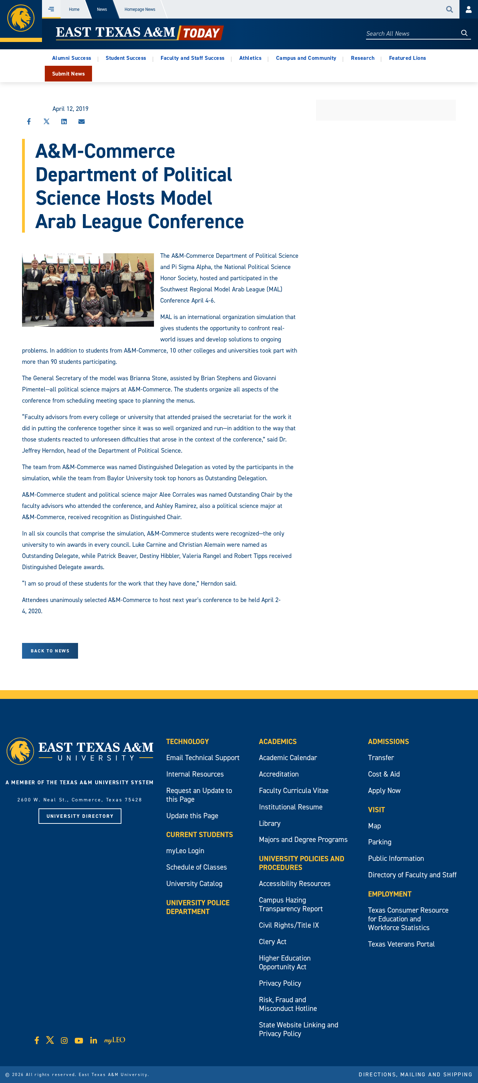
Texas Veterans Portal (401, 944)
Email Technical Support (203, 757)
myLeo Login (185, 850)
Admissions (388, 741)
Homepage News (140, 9)
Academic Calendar (288, 757)
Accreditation (279, 774)
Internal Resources (195, 774)
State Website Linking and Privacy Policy (298, 1029)
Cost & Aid (384, 774)
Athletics (250, 58)
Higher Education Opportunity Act (285, 962)
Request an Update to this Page (199, 795)
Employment (390, 894)
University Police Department (198, 907)
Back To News (50, 651)
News (102, 9)
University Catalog (194, 883)
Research (362, 58)
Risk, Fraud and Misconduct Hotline (288, 1004)
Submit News (68, 73)
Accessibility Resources (295, 883)
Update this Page (192, 815)
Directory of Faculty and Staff (412, 874)
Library (270, 823)
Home (74, 9)
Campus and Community (306, 58)
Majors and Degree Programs (303, 839)
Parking (380, 841)
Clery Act (273, 941)
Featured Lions (407, 58)
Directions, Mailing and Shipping (416, 1074)
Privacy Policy (280, 983)
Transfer (381, 757)
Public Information (396, 858)
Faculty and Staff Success (193, 58)
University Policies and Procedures (301, 863)
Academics (278, 741)
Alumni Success (71, 58)
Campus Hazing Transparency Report (291, 904)
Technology (187, 741)
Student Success (126, 58)
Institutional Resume (291, 806)
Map (374, 825)
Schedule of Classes (196, 867)
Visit (376, 809)
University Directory (80, 816)
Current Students (199, 834)
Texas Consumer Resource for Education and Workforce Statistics (408, 919)
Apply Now (384, 790)
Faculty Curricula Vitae (294, 790)
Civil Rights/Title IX (289, 925)
